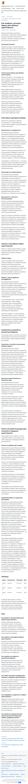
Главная (3, 16)
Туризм (22, 774)
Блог (2, 753)
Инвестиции (4, 774)
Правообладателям (6, 763)
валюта (19, 50)
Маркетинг (19, 776)
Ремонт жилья (20, 8)
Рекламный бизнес (20, 6)
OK (19, 782)
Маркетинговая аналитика (7, 776)
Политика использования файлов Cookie (11, 759)
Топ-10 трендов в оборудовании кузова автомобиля (12, 744)
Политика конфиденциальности (9, 761)
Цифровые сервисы (14, 774)
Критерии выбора (6, 8)
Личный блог (10, 16)
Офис (13, 8)
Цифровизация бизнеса (7, 6)
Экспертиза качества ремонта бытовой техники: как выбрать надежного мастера (12, 738)
